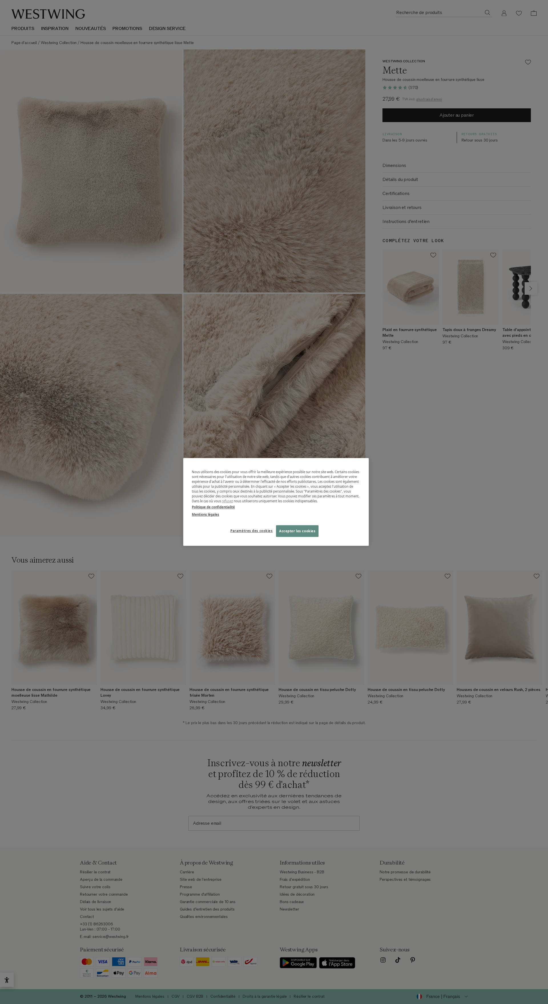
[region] (276, 502)
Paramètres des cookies (251, 531)
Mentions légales (205, 514)
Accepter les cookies (297, 531)
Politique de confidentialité (213, 507)
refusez (227, 501)
